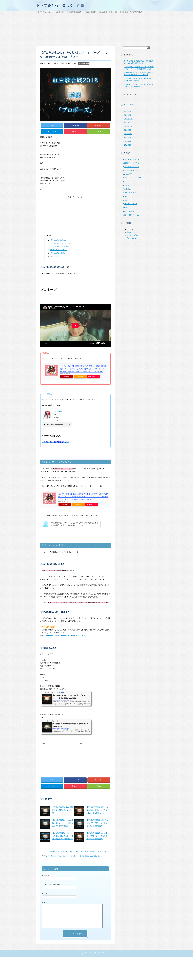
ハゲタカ (127, 189)
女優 (126, 200)
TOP (51, 12)
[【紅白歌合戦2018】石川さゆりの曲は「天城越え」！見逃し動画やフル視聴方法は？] (79, 811)
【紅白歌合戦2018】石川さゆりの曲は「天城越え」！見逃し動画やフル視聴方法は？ (97, 810)
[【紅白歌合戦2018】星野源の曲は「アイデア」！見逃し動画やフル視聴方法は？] (79, 824)
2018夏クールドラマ (131, 159)
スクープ (127, 181)
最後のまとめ (54, 256)
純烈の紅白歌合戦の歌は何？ (59, 240)
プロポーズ (58, 411)
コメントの (133, 235)
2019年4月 (128, 111)
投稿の (131, 232)
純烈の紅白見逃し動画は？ (58, 253)
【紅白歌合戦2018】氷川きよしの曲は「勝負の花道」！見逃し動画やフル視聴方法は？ (63, 836)
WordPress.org (132, 238)
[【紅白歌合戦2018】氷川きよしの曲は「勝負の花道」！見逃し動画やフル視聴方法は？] (45, 837)
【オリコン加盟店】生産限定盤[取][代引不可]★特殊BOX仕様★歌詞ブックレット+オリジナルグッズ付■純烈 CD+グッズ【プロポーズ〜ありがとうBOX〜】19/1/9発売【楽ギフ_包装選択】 (83, 368)
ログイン (130, 229)
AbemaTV (128, 174)
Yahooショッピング (93, 376)
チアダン (127, 185)
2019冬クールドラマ (131, 167)
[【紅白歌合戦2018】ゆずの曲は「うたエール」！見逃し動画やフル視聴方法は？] (45, 824)
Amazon (80, 376)
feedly (99, 131)
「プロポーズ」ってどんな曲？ (62, 243)
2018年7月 (128, 137)
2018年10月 (128, 126)
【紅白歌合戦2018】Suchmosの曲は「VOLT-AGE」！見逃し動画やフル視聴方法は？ (77, 852)
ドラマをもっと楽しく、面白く (62, 5)
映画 (126, 207)
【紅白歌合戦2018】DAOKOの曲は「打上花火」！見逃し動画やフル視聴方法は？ (72, 856)
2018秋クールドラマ (131, 163)
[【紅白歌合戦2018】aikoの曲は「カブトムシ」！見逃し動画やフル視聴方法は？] (79, 837)
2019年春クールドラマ (132, 170)
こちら (59, 552)
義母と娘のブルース (131, 215)
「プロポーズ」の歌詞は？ (60, 246)
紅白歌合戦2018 (84, 63)
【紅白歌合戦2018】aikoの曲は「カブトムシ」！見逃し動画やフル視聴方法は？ (97, 836)
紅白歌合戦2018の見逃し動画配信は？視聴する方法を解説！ (63, 810)
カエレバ (68, 373)
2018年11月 (128, 122)
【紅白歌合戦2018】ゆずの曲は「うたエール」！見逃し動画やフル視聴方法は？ (63, 823)
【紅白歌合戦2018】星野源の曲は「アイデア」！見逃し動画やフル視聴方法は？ (97, 823)
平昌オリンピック (130, 204)
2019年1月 (128, 115)
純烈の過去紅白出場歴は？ (58, 250)
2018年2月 (128, 145)
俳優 (126, 196)
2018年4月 (128, 141)
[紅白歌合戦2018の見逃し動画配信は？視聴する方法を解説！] (45, 811)
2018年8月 (128, 134)
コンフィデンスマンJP (132, 178)
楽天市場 (66, 376)
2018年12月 (128, 119)
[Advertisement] (96, 31)
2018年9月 (128, 130)
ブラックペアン (130, 192)
